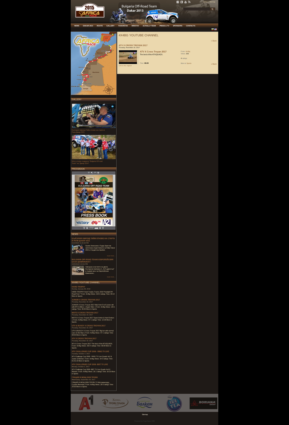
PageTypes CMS (149, 421)
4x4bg (188, 51)
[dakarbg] (88, 23)
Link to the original (125, 65)
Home (205, 2)
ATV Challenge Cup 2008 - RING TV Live (90, 351)
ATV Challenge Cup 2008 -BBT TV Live (90, 364)
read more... (111, 256)
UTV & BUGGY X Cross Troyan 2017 (89, 326)
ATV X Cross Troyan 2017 (84, 338)
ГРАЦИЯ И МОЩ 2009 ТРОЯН (85, 377)
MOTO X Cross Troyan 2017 (85, 313)
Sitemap (212, 2)
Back (215, 41)
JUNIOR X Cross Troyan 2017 (86, 300)
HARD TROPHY (78, 287)
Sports (189, 63)
